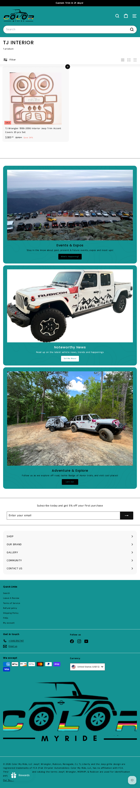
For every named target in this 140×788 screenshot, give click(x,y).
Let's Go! (70, 481)
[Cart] (126, 15)
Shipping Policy (11, 613)
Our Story (8, 780)
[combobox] (70, 29)
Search (6, 593)
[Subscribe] (126, 516)
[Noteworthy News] (70, 305)
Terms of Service (11, 603)
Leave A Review (11, 598)
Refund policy (10, 608)
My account (9, 622)
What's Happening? (70, 256)
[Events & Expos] (70, 205)
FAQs (5, 618)
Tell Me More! (70, 358)
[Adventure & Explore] (70, 418)
